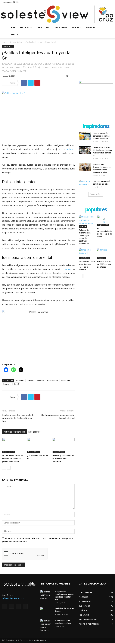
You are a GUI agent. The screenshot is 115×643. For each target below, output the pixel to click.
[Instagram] (101, 2)
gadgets (40, 380)
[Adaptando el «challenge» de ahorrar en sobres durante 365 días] (46, 595)
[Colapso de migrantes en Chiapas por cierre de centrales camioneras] (87, 221)
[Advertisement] (96, 60)
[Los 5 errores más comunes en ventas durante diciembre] (85, 136)
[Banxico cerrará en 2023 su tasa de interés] (105, 253)
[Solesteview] (57, 14)
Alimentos (20, 380)
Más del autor (34, 432)
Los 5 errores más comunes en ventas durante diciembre (101, 136)
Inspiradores (25, 27)
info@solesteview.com (13, 598)
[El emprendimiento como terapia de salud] (105, 220)
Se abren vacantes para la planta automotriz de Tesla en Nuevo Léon (18, 418)
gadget (31, 380)
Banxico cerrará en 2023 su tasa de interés (104, 264)
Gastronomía (52, 380)
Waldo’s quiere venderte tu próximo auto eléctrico (63, 459)
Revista (14, 34)
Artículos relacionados (14, 432)
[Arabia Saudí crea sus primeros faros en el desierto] (87, 253)
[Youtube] (110, 2)
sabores (71, 149)
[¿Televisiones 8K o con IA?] (38, 445)
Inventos (6, 384)
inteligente (65, 380)
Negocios (76, 27)
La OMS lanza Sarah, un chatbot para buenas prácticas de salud (12, 459)
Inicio (13, 27)
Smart (16, 384)
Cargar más (95, 194)
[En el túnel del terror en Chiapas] (46, 611)
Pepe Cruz (90, 27)
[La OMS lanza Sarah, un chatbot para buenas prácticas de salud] (13, 445)
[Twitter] (105, 2)
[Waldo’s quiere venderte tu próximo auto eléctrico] (64, 445)
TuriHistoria (42, 27)
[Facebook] (96, 2)
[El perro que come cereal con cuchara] (46, 625)
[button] (109, 27)
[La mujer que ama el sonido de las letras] (85, 184)
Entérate (83, 226)
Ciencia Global (61, 27)
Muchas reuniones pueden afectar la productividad (58, 417)
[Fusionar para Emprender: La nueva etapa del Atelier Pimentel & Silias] (85, 167)
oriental (67, 269)
